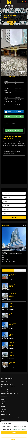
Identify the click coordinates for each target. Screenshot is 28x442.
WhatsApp (4, 409)
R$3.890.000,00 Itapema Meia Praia (12, 354)
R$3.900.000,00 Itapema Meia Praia (12, 334)
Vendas (8, 270)
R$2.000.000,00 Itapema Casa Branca (12, 276)
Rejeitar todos (14, 436)
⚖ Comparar (12, 123)
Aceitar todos (14, 432)
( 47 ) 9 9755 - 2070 (11, 386)
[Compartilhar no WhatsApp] (14, 116)
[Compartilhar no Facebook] (14, 111)
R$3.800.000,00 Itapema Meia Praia (12, 344)
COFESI (3, 401)
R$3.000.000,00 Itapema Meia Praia (12, 324)
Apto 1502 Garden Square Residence (12, 253)
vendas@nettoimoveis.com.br (11, 393)
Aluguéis (20, 270)
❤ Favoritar (6, 123)
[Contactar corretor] (14, 130)
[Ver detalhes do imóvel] (14, 238)
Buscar (14, 217)
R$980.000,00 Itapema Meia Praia (12, 364)
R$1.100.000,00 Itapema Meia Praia (12, 285)
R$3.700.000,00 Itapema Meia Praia (12, 305)
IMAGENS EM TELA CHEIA (14, 76)
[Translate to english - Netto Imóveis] (25, 1)
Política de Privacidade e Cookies (19, 429)
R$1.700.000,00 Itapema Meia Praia (12, 315)
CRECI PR (3, 403)
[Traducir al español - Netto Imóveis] (22, 1)
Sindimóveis (3, 399)
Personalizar (14, 439)
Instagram (4, 411)
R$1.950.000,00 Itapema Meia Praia (12, 295)
